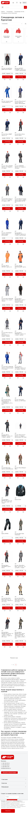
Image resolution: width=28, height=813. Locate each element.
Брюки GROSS (5, 533)
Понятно (7, 811)
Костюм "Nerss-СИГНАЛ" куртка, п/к (7, 266)
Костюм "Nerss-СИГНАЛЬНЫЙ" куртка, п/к (20, 267)
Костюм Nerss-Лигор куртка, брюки (20, 134)
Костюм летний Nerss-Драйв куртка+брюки (7, 69)
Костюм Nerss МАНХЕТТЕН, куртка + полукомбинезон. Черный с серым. (20, 300)
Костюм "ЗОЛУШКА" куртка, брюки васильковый (7, 234)
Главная (3, 11)
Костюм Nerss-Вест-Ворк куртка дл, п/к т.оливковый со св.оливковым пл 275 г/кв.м (7, 402)
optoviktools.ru (10, 801)
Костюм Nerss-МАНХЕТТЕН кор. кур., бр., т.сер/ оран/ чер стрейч (7, 501)
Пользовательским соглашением (7, 804)
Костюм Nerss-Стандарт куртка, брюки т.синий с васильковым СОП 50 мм (20, 200)
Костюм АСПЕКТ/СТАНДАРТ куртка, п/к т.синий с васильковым (20, 69)
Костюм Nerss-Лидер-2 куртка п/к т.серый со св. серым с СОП (7, 200)
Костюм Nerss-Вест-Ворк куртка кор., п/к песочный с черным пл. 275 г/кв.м (20, 600)
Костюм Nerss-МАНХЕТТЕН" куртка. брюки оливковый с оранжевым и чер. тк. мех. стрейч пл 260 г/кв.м (20, 635)
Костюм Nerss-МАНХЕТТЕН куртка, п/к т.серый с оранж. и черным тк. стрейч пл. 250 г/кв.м (7, 635)
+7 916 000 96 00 (5, 765)
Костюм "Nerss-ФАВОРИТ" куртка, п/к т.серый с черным (7, 436)
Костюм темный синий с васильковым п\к (7, 102)
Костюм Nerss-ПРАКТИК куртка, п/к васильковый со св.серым (7, 368)
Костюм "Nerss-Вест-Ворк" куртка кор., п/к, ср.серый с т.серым (20, 566)
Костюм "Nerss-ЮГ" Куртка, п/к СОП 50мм (20, 400)
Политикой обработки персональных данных (10, 803)
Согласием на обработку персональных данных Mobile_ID (12, 802)
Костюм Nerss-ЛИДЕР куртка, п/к (7, 134)
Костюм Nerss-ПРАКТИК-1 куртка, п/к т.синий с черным (20, 334)
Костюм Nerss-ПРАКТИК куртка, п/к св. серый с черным (7, 300)
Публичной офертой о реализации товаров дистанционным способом (13, 807)
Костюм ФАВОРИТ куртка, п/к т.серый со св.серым (20, 167)
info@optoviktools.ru (6, 768)
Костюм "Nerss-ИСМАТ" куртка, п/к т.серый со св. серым (7, 167)
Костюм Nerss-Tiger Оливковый (19, 534)
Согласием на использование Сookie (8, 806)
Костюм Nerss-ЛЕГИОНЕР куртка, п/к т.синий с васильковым (20, 234)
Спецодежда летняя (19, 11)
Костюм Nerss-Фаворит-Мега (20, 468)
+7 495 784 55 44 (5, 763)
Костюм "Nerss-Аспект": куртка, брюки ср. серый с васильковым (20, 102)
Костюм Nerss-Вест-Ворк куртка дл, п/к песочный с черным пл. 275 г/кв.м (7, 600)
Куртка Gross (18, 499)
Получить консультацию (9, 772)
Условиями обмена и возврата (17, 805)
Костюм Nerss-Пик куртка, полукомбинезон (7, 468)
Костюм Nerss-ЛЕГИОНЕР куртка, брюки (6, 566)
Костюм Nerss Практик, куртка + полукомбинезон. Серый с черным (7, 334)
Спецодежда (9, 11)
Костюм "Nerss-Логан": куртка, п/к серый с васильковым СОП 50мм (20, 436)
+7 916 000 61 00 (5, 766)
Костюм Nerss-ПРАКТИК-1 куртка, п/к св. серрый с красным (20, 368)
